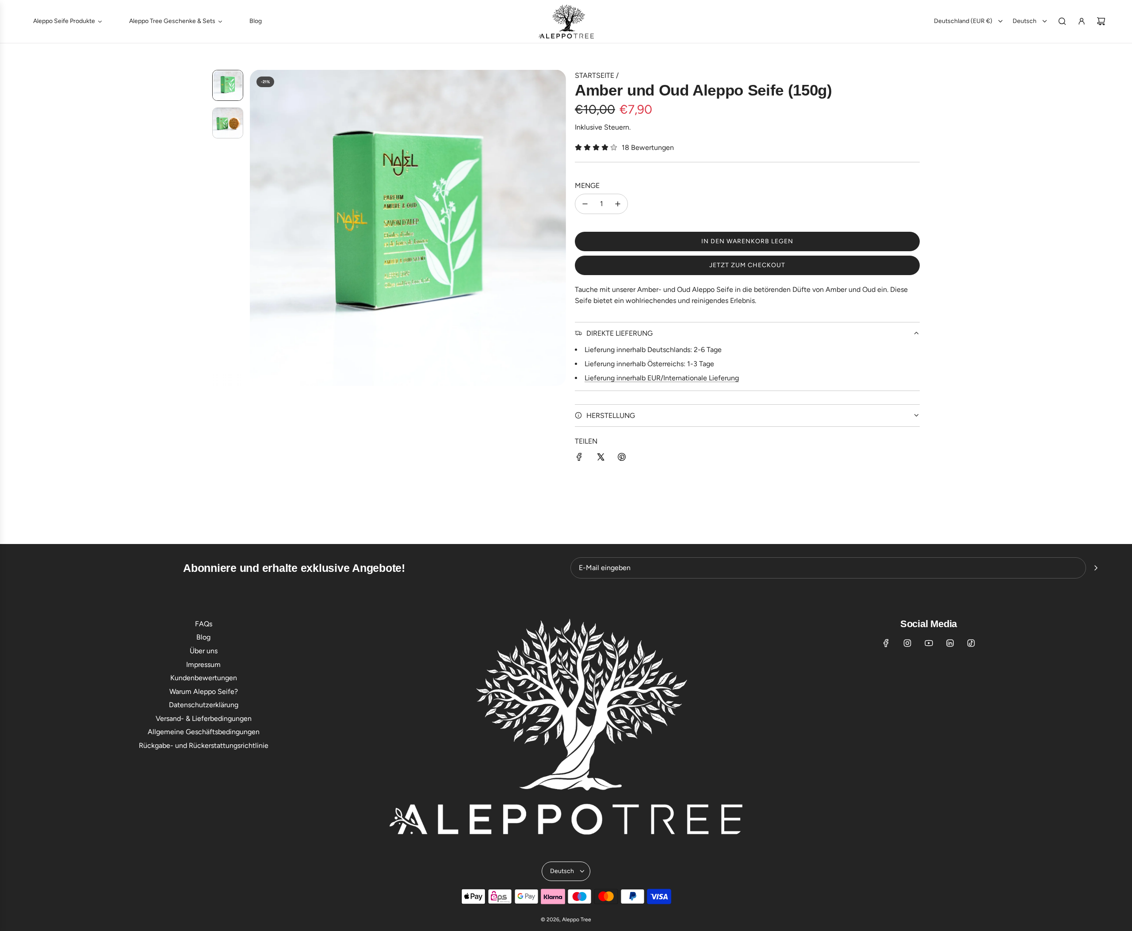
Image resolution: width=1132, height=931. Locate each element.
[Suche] (1062, 21)
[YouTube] (928, 643)
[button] (257, 228)
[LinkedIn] (950, 643)
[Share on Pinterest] (621, 458)
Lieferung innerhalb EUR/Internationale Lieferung (662, 378)
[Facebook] (886, 643)
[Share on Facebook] (579, 458)
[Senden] (1095, 568)
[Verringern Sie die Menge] (585, 204)
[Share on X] (600, 458)
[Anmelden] (1081, 21)
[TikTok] (971, 643)
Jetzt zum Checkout (747, 265)
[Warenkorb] (1101, 21)
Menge (587, 185)
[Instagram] (907, 643)
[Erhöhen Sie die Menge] (617, 204)
